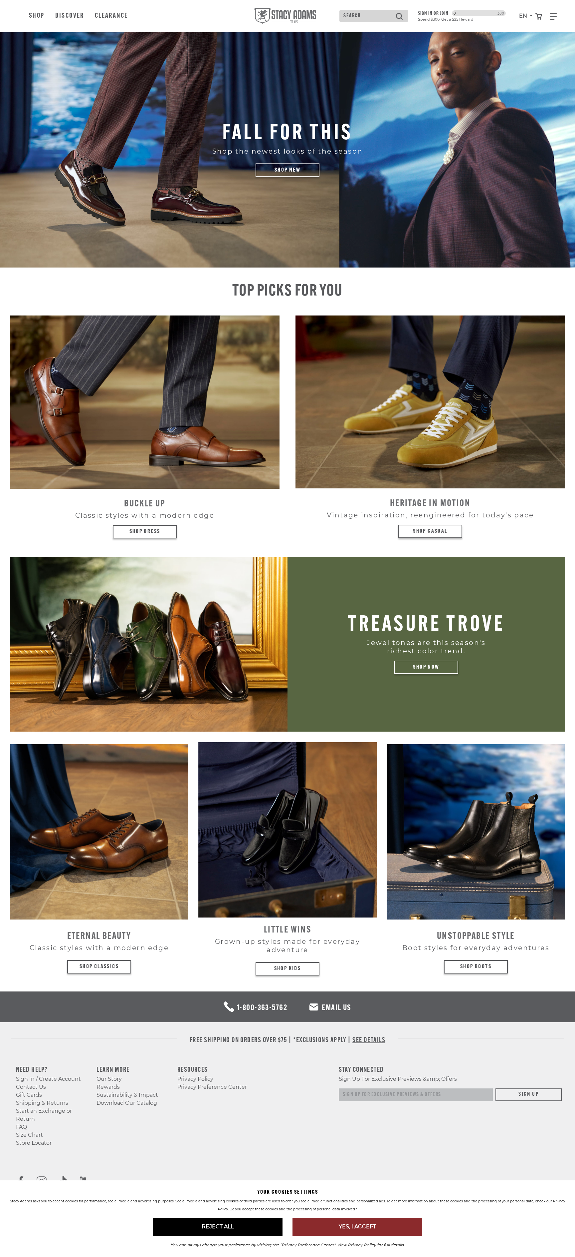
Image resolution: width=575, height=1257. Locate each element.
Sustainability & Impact (127, 1095)
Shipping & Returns (42, 1103)
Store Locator (34, 1143)
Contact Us (31, 1087)
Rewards (108, 1087)
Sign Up (528, 1094)
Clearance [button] (111, 16)
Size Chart (29, 1135)
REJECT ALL (218, 1226)
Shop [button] (37, 16)
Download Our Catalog (126, 1103)
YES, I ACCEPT (357, 1226)
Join (444, 13)
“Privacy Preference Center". (308, 1244)
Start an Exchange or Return (44, 1115)
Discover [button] (69, 16)
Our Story (109, 1079)
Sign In (425, 13)
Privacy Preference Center (212, 1087)
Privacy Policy (195, 1079)
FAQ (21, 1127)
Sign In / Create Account (48, 1079)
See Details (368, 1040)
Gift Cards (29, 1095)
